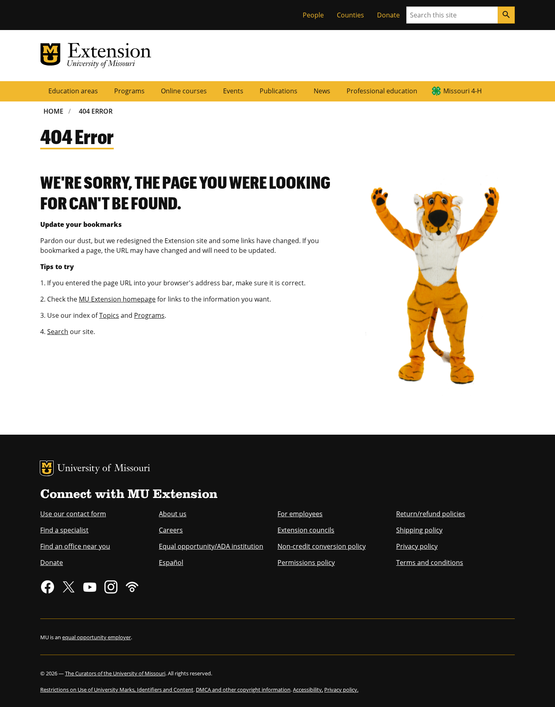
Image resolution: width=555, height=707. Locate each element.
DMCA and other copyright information (243, 689)
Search (57, 331)
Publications (278, 90)
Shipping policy (419, 530)
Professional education (382, 90)
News (322, 90)
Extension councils (306, 530)
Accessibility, (308, 689)
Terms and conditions (429, 562)
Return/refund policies (430, 513)
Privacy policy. (341, 689)
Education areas (73, 90)
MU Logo (47, 468)
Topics (109, 315)
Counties (350, 15)
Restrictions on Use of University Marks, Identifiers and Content (116, 689)
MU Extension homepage (117, 299)
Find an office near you (75, 546)
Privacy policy (417, 546)
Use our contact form (73, 513)
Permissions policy (306, 562)
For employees (300, 513)
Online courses (184, 90)
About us (172, 513)
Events (233, 90)
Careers (171, 530)
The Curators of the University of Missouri (115, 673)
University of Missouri (103, 468)
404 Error (96, 111)
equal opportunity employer (96, 637)
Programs (129, 90)
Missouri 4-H (462, 90)
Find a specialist (64, 530)
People (313, 15)
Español (171, 562)
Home (53, 111)
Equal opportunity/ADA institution (211, 546)
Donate (388, 15)
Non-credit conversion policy (322, 546)
